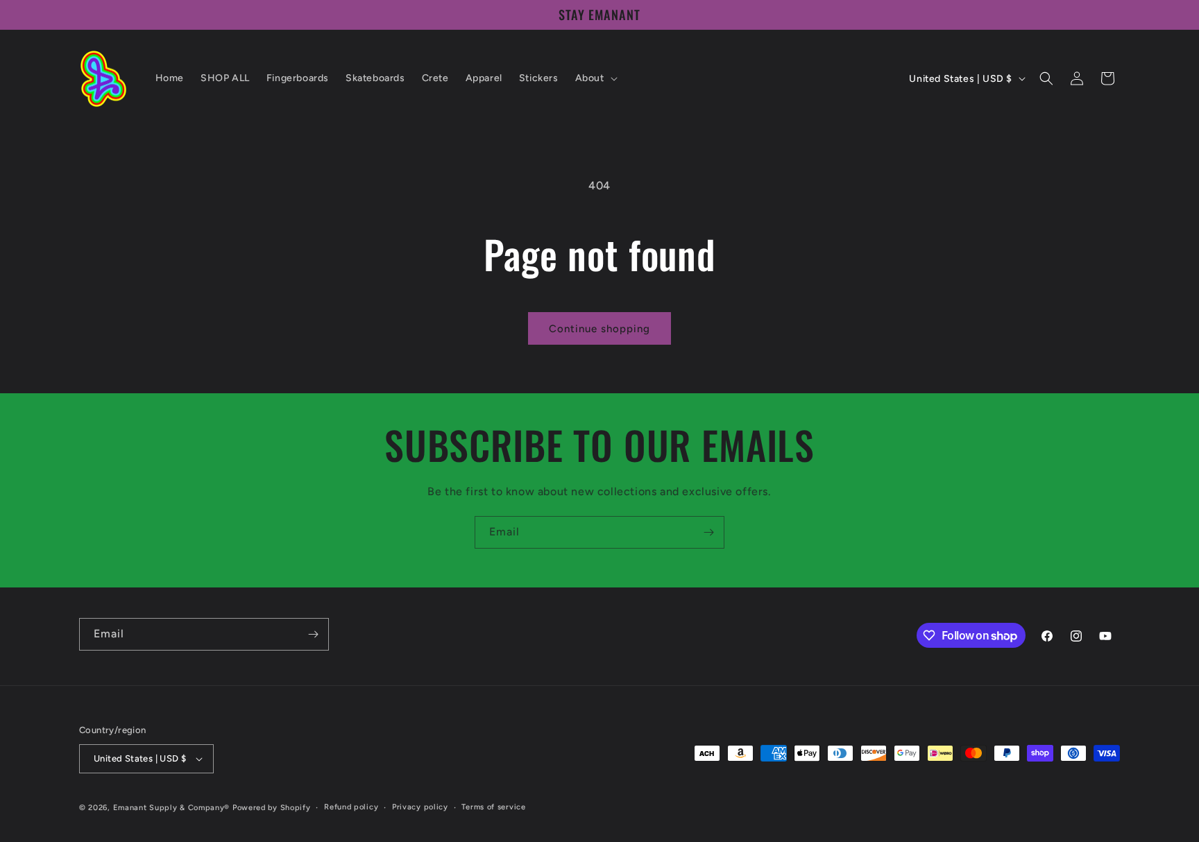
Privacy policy (420, 806)
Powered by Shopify (271, 807)
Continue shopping (599, 329)
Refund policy (351, 806)
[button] (595, 78)
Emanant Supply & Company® (171, 807)
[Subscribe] (708, 532)
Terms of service (493, 806)
